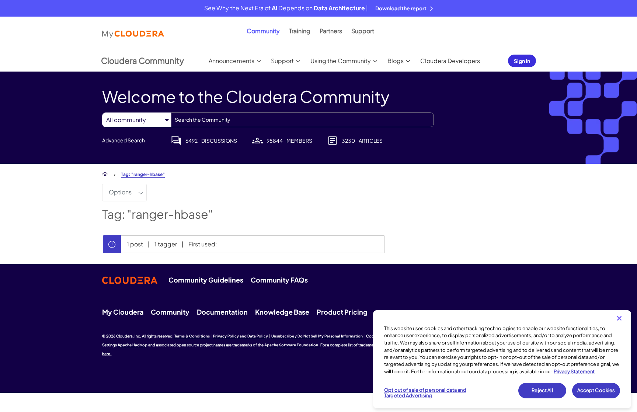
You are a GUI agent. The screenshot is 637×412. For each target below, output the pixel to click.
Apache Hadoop (132, 345)
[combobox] (302, 119)
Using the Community (340, 61)
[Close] (619, 318)
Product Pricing (342, 312)
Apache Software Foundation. (292, 345)
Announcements (231, 61)
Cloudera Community (142, 60)
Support (362, 31)
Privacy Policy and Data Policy (240, 336)
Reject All (542, 390)
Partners (331, 31)
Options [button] (120, 192)
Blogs (395, 61)
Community (263, 31)
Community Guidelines (205, 280)
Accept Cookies (596, 390)
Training (299, 31)
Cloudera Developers (450, 61)
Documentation (222, 312)
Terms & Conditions (192, 336)
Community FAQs (279, 280)
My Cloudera (122, 312)
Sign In (522, 61)
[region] (502, 359)
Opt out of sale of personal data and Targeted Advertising (425, 393)
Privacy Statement (574, 371)
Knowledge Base (282, 312)
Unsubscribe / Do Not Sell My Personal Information (317, 336)
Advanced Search (123, 140)
